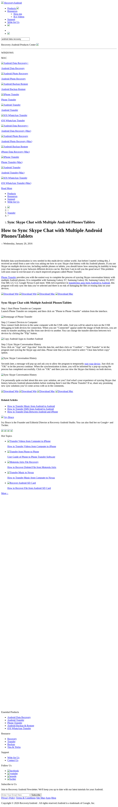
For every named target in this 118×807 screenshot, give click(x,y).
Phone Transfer (8, 277)
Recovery (12, 738)
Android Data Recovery (19, 717)
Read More (6, 188)
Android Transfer (15, 720)
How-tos (18, 14)
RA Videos (19, 16)
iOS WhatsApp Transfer (19, 728)
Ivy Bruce (9, 417)
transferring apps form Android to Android (89, 283)
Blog (53, 798)
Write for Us (13, 22)
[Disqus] (59, 587)
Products (11, 8)
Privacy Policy (8, 798)
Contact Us (12, 760)
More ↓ (4, 493)
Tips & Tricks (14, 747)
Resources (12, 11)
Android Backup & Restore (20, 725)
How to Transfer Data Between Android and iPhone (32, 411)
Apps (48, 798)
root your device (92, 363)
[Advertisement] (59, 252)
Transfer (11, 213)
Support (11, 19)
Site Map (40, 798)
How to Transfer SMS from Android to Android (30, 409)
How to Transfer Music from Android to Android (31, 406)
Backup (11, 744)
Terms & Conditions (26, 798)
